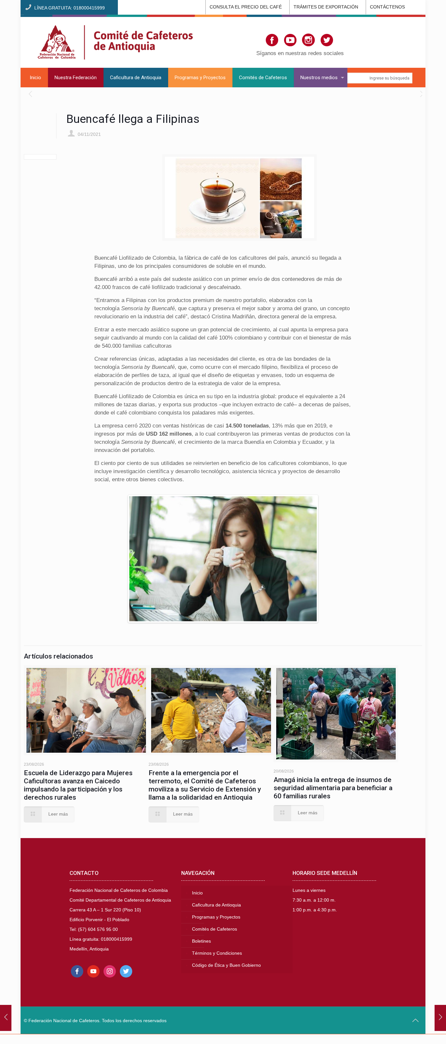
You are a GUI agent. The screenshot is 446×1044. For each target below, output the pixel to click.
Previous (119, 558)
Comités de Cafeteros (214, 929)
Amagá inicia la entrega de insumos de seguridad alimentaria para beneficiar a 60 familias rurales (333, 788)
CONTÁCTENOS (387, 7)
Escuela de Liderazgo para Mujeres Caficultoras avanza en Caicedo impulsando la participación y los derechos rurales (78, 785)
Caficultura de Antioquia (216, 905)
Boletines (201, 941)
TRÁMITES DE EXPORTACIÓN (326, 7)
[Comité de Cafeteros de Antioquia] (115, 41)
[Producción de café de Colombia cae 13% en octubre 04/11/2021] (440, 1018)
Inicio (197, 893)
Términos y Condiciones (217, 953)
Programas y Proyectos (216, 917)
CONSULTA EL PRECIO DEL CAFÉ (246, 7)
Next (326, 558)
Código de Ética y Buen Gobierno (226, 965)
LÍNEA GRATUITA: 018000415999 (69, 8)
